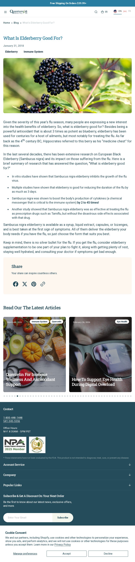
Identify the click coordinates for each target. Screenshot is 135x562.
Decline (108, 553)
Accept (67, 553)
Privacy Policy (62, 544)
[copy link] (42, 284)
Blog (16, 22)
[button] (5, 12)
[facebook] (15, 284)
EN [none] (120, 11)
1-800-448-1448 (13, 417)
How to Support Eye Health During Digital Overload (43, 382)
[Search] (96, 12)
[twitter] (24, 284)
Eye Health (68, 321)
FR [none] (129, 11)
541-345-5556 (11, 421)
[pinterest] (33, 284)
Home (6, 22)
